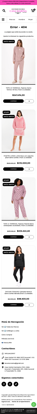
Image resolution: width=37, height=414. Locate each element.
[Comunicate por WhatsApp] (33, 404)
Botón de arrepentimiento (21, 401)
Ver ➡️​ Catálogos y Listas (10, 331)
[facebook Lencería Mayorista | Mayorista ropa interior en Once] (10, 384)
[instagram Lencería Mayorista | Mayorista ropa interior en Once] (4, 384)
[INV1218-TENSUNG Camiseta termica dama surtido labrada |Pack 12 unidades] (29, 305)
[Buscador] (4, 11)
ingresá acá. (6, 401)
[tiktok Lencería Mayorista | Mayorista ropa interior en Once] (16, 384)
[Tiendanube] (8, 405)
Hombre (22, 19)
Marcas (12, 19)
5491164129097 (10, 353)
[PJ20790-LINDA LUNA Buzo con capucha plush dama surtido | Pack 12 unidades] (29, 169)
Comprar (13, 101)
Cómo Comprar (7, 335)
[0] (32, 11)
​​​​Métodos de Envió (8, 339)
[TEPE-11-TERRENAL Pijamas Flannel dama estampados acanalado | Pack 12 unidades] (29, 237)
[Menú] (3, 19)
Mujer (30, 19)
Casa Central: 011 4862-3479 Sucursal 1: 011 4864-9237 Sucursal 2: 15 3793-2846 (19, 358)
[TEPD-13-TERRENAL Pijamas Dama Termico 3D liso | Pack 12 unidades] (29, 101)
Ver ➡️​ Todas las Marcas (10, 327)
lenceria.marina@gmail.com (14, 363)
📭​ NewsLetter (7, 343)
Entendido (31, 411)
